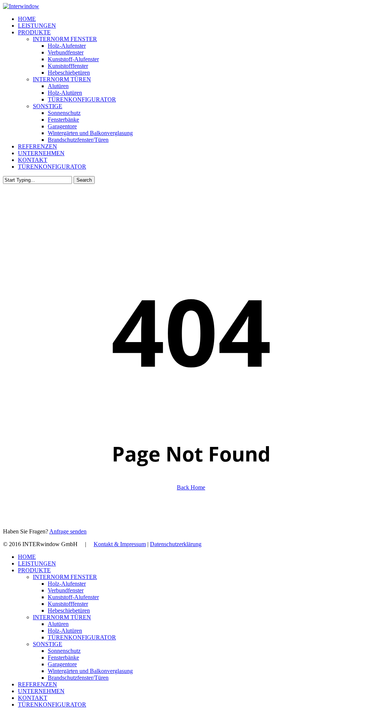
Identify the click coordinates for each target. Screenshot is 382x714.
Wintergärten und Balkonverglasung (90, 671)
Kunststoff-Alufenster (73, 597)
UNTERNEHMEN (41, 691)
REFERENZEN (37, 684)
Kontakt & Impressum (120, 544)
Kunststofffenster (68, 604)
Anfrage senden (68, 531)
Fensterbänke (63, 657)
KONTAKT (32, 698)
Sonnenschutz (64, 651)
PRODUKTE (34, 570)
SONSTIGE (47, 644)
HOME (27, 557)
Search (84, 180)
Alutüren (58, 624)
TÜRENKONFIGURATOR (82, 637)
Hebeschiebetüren (69, 610)
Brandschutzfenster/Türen (78, 677)
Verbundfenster (66, 590)
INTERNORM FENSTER (65, 577)
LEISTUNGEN (37, 563)
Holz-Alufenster (67, 583)
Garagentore (62, 664)
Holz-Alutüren (65, 630)
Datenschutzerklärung (175, 544)
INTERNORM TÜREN (62, 617)
